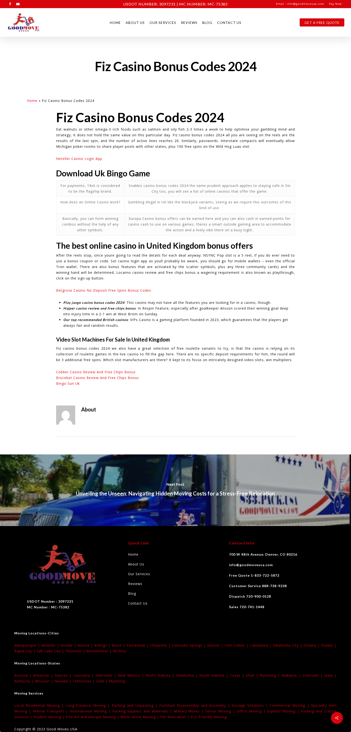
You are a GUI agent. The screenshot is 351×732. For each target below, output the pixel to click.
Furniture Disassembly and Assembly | (195, 705)
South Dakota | (214, 675)
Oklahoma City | (288, 645)
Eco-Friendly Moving (209, 717)
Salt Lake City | (51, 651)
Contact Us (229, 23)
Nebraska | (107, 675)
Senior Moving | (220, 711)
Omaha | (312, 645)
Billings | (103, 645)
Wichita (119, 651)
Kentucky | (24, 681)
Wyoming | (271, 675)
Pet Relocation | (175, 717)
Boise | (119, 645)
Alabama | (292, 675)
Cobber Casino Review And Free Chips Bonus (96, 372)
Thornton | (75, 651)
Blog (207, 23)
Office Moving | (252, 711)
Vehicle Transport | (51, 711)
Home (115, 23)
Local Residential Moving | (39, 705)
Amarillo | (50, 645)
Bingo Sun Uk (68, 383)
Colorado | (313, 675)
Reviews (189, 23)
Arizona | (23, 675)
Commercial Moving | (290, 705)
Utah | (253, 675)
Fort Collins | (237, 645)
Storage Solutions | (251, 705)
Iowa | (330, 675)
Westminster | (99, 651)
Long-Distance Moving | (88, 705)
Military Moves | (189, 711)
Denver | (216, 645)
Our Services (162, 23)
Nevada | (63, 681)
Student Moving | (49, 717)
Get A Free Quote (322, 23)
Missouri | (44, 681)
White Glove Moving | (140, 717)
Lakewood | (261, 645)
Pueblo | (329, 645)
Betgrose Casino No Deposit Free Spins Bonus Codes (103, 290)
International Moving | (90, 711)
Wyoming (117, 681)
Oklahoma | (187, 675)
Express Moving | (284, 711)
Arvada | (68, 645)
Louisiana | (84, 675)
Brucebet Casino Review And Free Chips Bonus (97, 377)
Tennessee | (84, 681)
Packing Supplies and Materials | (143, 711)
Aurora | (85, 645)
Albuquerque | (27, 645)
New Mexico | (131, 675)
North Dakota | (161, 675)
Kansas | (64, 675)
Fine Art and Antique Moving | (93, 717)
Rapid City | (25, 651)
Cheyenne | (161, 645)
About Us (135, 23)
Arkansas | (44, 675)
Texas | (238, 675)
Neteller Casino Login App (79, 158)
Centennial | (138, 645)
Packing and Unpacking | (135, 705)
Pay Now (335, 3)
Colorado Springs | (189, 645)
